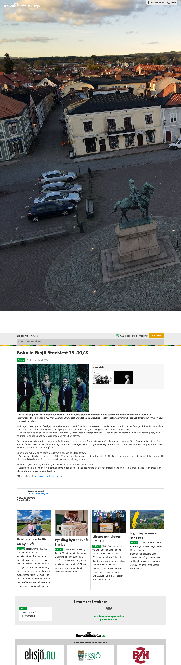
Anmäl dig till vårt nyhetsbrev (134, 335)
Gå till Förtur (156, 336)
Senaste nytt (22, 335)
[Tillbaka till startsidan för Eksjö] (20, 3)
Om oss (34, 335)
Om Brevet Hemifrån (157, 2)
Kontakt (173, 2)
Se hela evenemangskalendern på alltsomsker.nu (109, 618)
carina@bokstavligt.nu (38, 493)
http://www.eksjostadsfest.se (49, 476)
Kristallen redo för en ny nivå (32, 541)
